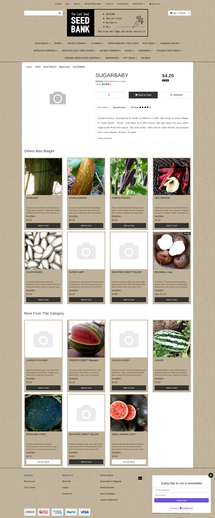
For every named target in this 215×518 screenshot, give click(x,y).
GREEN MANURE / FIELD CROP (123, 43)
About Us (77, 4)
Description (103, 107)
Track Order (29, 487)
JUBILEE (159, 360)
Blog (67, 4)
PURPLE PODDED (121, 198)
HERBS (58, 43)
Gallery (65, 487)
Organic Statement (109, 500)
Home (29, 67)
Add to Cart (144, 94)
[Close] (210, 475)
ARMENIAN (32, 198)
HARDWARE (145, 50)
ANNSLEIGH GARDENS (44, 50)
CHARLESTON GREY (37, 360)
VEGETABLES (41, 43)
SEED (38, 67)
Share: (99, 84)
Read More (30, 216)
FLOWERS (96, 43)
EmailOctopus (187, 508)
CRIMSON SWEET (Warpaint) (83, 360)
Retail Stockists (123, 4)
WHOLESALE (138, 4)
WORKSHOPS (112, 58)
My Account (29, 481)
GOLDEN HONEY (121, 360)
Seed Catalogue (107, 493)
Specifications (119, 107)
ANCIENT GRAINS (76, 43)
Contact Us (109, 4)
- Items (179, 13)
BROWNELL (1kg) (163, 272)
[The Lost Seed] (107, 22)
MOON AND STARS (36, 434)
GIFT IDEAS (129, 58)
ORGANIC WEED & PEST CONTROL (82, 58)
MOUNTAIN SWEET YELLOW (126, 272)
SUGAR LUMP (76, 272)
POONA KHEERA (78, 198)
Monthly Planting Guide (93, 4)
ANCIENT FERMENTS (110, 50)
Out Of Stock (43, 462)
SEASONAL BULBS (169, 43)
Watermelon (64, 67)
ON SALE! (145, 58)
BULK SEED (149, 43)
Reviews (135, 107)
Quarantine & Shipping (110, 481)
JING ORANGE (162, 198)
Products (58, 4)
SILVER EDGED (34, 272)
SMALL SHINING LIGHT (124, 434)
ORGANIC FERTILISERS (168, 50)
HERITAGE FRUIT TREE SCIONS (78, 50)
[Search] (60, 13)
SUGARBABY (79, 67)
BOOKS (129, 50)
